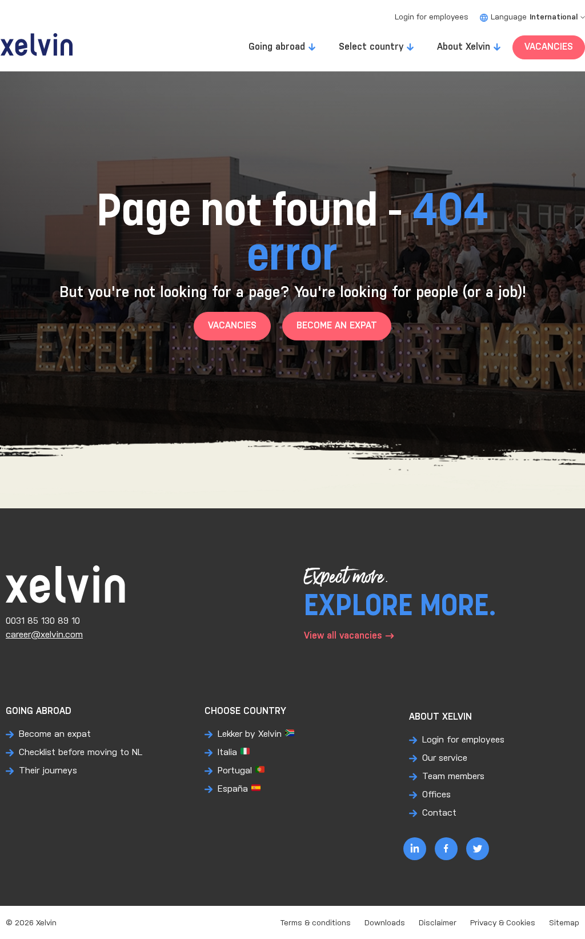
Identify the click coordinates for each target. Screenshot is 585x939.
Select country (371, 47)
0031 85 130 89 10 (43, 621)
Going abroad (277, 47)
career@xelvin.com (44, 635)
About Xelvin (463, 47)
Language (534, 17)
